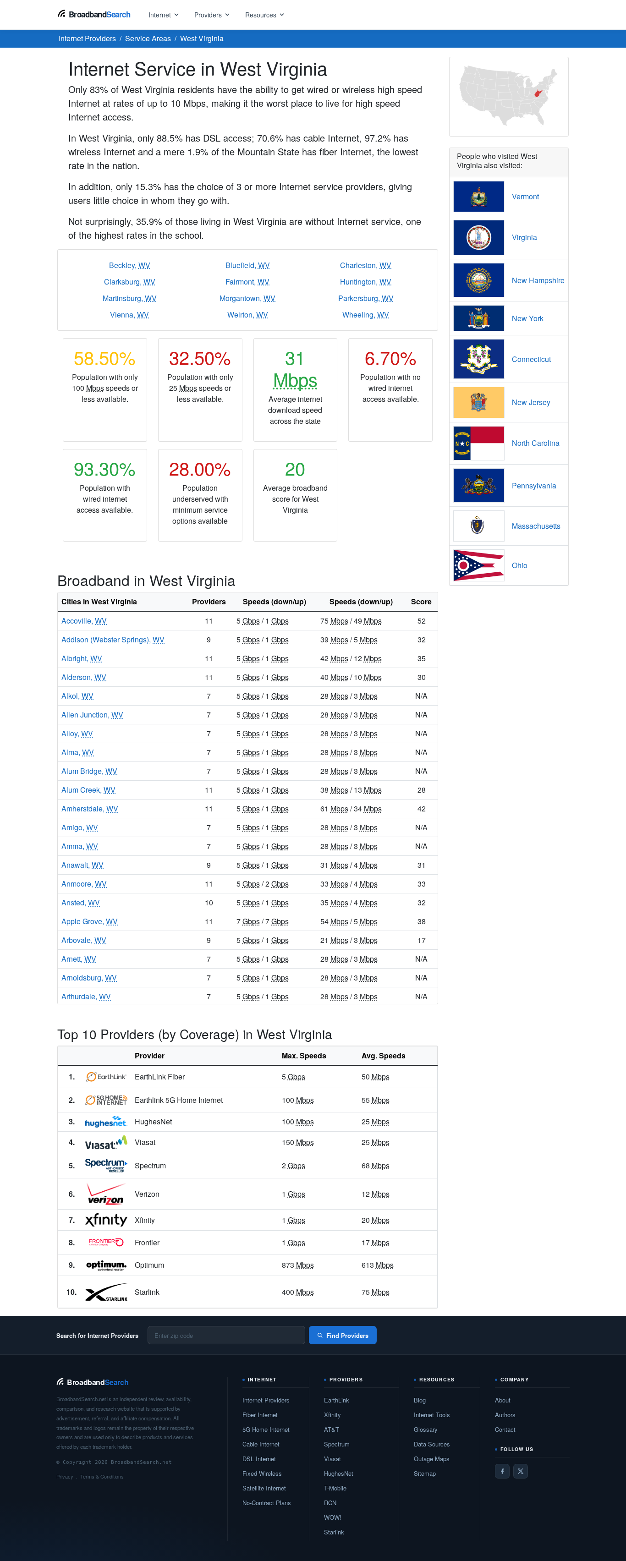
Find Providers (347, 1335)
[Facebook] (502, 1471)
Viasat (332, 1458)
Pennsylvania (534, 485)
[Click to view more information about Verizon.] (106, 1193)
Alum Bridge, (89, 771)
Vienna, (129, 314)
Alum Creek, (88, 789)
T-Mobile (335, 1488)
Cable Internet (261, 1444)
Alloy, (77, 733)
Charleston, (365, 265)
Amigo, (79, 827)
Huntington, (365, 281)
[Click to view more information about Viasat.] (106, 1142)
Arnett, (78, 958)
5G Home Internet (266, 1429)
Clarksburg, (129, 281)
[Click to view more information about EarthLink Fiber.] (106, 1076)
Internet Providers (266, 1400)
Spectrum (337, 1444)
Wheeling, (365, 314)
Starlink (334, 1532)
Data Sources (432, 1444)
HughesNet (338, 1473)
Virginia (524, 237)
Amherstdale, (89, 808)
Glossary (426, 1429)
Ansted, (80, 902)
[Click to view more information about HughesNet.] (106, 1122)
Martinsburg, (130, 298)
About (503, 1400)
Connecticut (531, 359)
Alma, (77, 752)
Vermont (525, 196)
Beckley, (129, 265)
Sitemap (425, 1473)
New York (528, 318)
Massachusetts (536, 525)
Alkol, (77, 695)
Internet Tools (432, 1414)
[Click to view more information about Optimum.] (106, 1265)
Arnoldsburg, (89, 977)
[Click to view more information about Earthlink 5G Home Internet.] (106, 1100)
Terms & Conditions (102, 1476)
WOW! (332, 1517)
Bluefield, (247, 265)
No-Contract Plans (266, 1502)
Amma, (79, 846)
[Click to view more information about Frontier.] (106, 1242)
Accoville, (84, 620)
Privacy (64, 1476)
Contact (505, 1429)
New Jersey (531, 402)
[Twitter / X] (520, 1471)
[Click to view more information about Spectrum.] (106, 1165)
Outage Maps (432, 1458)
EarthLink (336, 1400)
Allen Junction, (92, 714)
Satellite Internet (264, 1488)
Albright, (81, 658)
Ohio (519, 565)
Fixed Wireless (262, 1473)
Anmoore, (84, 883)
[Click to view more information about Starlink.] (106, 1292)
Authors (505, 1414)
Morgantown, (247, 298)
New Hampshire (538, 280)
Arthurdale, (86, 996)
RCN (330, 1502)
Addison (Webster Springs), (113, 639)
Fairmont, (247, 281)
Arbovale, (83, 940)
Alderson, (83, 677)
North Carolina (536, 443)
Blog (420, 1400)
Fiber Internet (260, 1414)
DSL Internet (259, 1458)
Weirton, (247, 314)
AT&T (331, 1429)
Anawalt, (82, 865)
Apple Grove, (89, 921)
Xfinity (332, 1414)
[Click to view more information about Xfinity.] (106, 1220)
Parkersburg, (366, 298)
